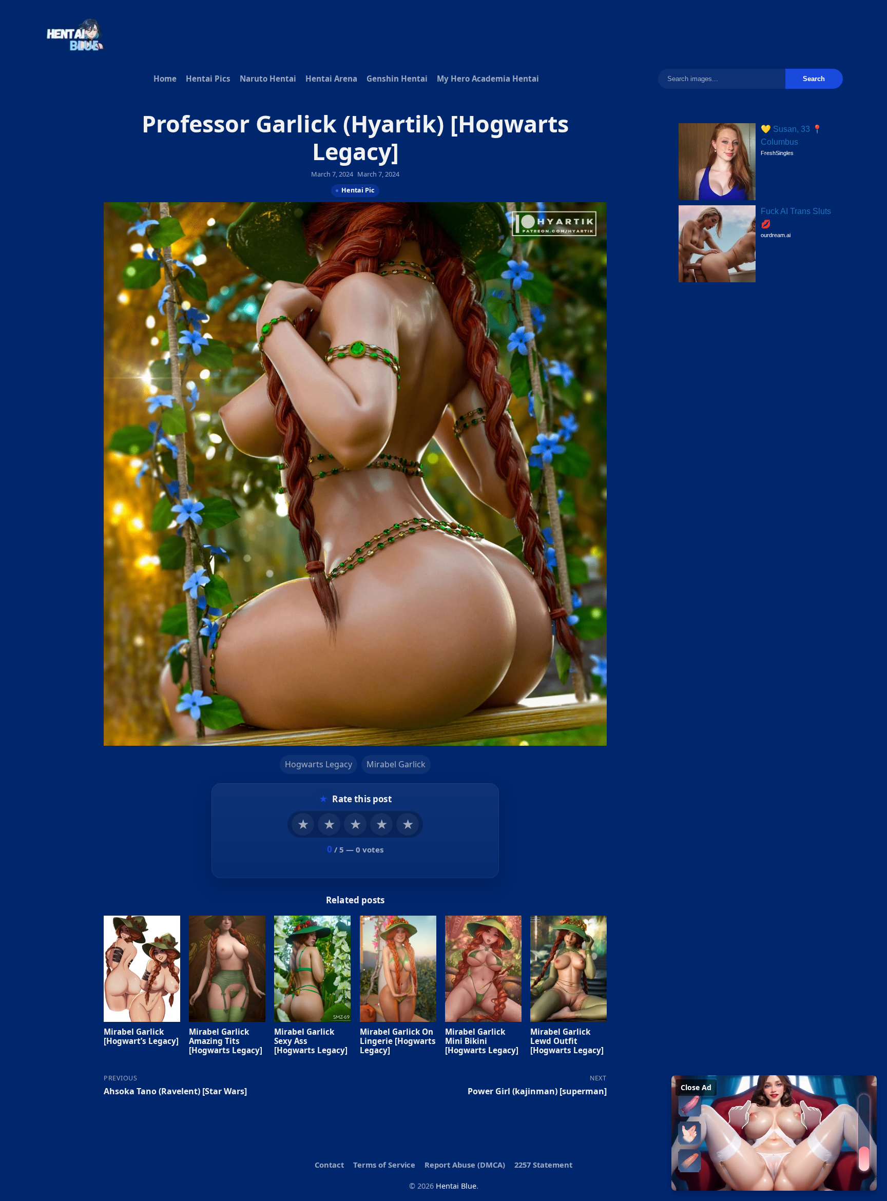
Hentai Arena (331, 78)
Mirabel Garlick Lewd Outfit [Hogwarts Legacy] (567, 1040)
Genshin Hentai (397, 78)
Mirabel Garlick (396, 764)
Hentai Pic (357, 190)
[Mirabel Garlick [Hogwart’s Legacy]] (142, 968)
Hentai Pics (208, 78)
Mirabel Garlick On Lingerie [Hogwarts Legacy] (398, 1040)
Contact (329, 1164)
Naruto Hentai (268, 78)
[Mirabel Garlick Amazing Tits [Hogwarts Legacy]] (227, 968)
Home (165, 78)
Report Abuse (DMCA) (465, 1164)
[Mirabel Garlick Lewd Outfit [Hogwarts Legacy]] (568, 968)
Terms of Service (384, 1164)
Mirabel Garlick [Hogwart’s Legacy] (141, 1035)
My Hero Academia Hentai (488, 78)
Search (814, 79)
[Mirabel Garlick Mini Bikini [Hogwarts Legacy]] (483, 968)
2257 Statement (543, 1164)
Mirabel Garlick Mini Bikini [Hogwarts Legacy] (481, 1040)
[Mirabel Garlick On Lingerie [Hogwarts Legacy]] (398, 968)
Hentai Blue (456, 1186)
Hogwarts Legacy (318, 764)
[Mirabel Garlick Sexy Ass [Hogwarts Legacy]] (312, 968)
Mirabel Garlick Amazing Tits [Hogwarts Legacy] (225, 1040)
